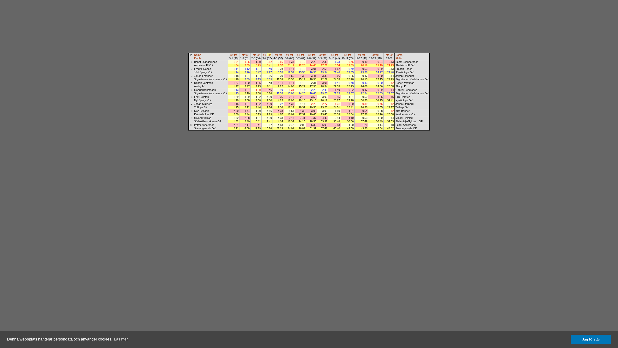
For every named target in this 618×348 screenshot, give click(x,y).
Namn (197, 54)
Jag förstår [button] (591, 339)
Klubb (197, 58)
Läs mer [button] (121, 339)
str (231, 54)
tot (235, 54)
